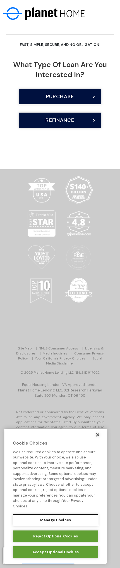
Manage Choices (55, 520)
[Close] (98, 435)
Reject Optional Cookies (55, 536)
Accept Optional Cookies (55, 552)
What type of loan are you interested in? (60, 69)
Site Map (25, 348)
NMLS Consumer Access (58, 348)
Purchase (60, 96)
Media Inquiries (55, 353)
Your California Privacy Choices (60, 358)
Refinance (59, 120)
